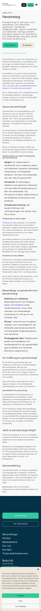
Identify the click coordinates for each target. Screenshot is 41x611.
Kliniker (6, 538)
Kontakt (7, 549)
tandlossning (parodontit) (22, 88)
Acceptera (20, 595)
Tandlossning (7, 223)
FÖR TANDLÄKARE (20, 524)
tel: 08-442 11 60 (7, 563)
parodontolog (15, 76)
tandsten (19, 305)
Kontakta (10, 45)
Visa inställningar (20, 606)
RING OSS (23, 5)
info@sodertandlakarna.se (10, 566)
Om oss (6, 545)
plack (7, 305)
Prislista (27, 45)
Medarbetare (9, 541)
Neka (20, 601)
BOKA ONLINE (30, 5)
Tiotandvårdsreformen (15, 553)
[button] (38, 569)
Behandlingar (10, 534)
